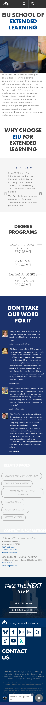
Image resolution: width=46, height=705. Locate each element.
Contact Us (8, 672)
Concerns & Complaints (16, 679)
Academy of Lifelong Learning (22, 493)
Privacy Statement (33, 679)
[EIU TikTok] (5, 641)
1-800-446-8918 (9, 550)
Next (40, 194)
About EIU (28, 672)
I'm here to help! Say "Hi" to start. (19, 698)
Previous (5, 194)
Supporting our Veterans (34, 676)
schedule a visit (21, 610)
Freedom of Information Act (13, 676)
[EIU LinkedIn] (29, 632)
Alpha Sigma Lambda (17, 483)
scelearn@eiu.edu (10, 552)
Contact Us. (14, 654)
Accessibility (18, 672)
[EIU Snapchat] (37, 632)
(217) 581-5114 (8, 547)
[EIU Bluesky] (5, 632)
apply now (21, 603)
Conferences (13, 502)
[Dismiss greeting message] (32, 694)
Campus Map (36, 674)
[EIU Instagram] (21, 632)
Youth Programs (15, 509)
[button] (39, 698)
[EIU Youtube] (13, 641)
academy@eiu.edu (10, 565)
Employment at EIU (22, 674)
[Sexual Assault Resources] (21, 641)
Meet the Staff (13, 517)
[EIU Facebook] (13, 632)
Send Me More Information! (21, 475)
